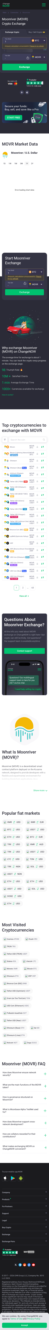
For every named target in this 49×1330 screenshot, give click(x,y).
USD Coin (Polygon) (17, 577)
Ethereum (13, 461)
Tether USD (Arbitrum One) (19, 522)
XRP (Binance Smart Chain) (19, 550)
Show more (38, 790)
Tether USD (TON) (18, 509)
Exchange (24, 67)
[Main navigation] (43, 4)
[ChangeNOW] (6, 5)
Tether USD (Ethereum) (18, 488)
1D (4, 163)
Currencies (14, 12)
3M (21, 163)
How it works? (7, 395)
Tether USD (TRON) (18, 482)
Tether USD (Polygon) (17, 516)
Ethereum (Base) (18, 468)
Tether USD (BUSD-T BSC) (19, 495)
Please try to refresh (37, 46)
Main (4, 12)
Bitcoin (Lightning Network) (19, 454)
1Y (27, 163)
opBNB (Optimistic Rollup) (19, 536)
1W (10, 163)
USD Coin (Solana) (16, 564)
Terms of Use (16, 1318)
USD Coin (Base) (18, 571)
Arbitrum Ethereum (17, 474)
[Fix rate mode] (27, 57)
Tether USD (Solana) (17, 502)
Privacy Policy (33, 1318)
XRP (11, 543)
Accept (24, 1325)
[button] (39, 40)
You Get (7, 55)
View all (23, 596)
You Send (8, 39)
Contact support (24, 651)
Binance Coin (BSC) (19, 530)
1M (15, 163)
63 (32, 587)
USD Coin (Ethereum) (19, 557)
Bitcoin (12, 447)
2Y (32, 163)
